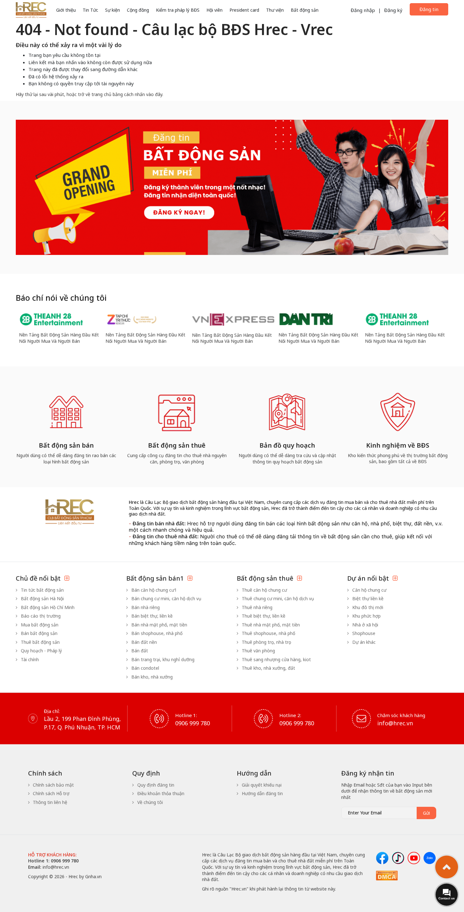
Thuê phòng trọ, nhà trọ (266, 642)
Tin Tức (90, 10)
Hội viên (214, 10)
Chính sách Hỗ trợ (50, 793)
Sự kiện (112, 10)
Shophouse (363, 633)
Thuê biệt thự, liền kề (263, 616)
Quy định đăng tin (155, 785)
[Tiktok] (398, 858)
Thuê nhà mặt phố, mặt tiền (270, 625)
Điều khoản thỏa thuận (160, 793)
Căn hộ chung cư (368, 590)
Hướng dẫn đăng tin (262, 793)
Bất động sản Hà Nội (42, 598)
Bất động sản (304, 10)
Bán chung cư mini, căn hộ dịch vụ (165, 598)
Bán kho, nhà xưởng (151, 677)
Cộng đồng (138, 10)
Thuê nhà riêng (256, 607)
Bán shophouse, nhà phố (156, 633)
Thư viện (275, 10)
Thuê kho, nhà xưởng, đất (268, 668)
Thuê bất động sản (40, 642)
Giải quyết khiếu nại (261, 785)
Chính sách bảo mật (53, 785)
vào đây (154, 94)
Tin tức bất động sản (42, 590)
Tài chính (29, 659)
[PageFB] (382, 858)
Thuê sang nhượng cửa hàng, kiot (276, 659)
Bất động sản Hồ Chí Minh (47, 607)
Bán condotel (144, 668)
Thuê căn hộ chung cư (264, 590)
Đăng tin (428, 9)
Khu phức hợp (366, 616)
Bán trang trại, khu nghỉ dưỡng (162, 659)
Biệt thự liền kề (367, 598)
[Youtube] (413, 858)
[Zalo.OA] (429, 858)
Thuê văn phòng (258, 651)
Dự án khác (363, 642)
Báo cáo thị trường (40, 616)
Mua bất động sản (39, 625)
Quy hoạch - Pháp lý (41, 651)
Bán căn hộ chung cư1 (153, 590)
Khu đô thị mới (367, 607)
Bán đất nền (143, 642)
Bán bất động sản (38, 633)
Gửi (426, 813)
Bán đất (139, 651)
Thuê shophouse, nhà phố (268, 633)
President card (244, 10)
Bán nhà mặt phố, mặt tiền (158, 625)
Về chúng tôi (149, 802)
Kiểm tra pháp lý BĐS (177, 10)
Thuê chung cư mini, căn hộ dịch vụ (277, 598)
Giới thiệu (66, 10)
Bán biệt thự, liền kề (151, 616)
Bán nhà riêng (145, 607)
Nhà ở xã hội (364, 625)
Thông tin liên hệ (49, 802)
